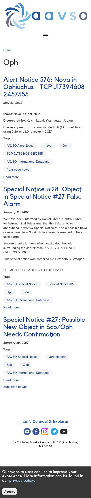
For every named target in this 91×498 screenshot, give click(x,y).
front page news (18, 169)
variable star (57, 356)
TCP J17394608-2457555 (25, 153)
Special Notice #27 (62, 284)
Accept (9, 491)
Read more (11, 177)
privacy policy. (22, 480)
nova (48, 145)
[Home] (45, 16)
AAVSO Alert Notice (20, 145)
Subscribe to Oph (15, 386)
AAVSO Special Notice (22, 284)
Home (7, 50)
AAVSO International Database (28, 161)
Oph (65, 145)
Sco (26, 292)
